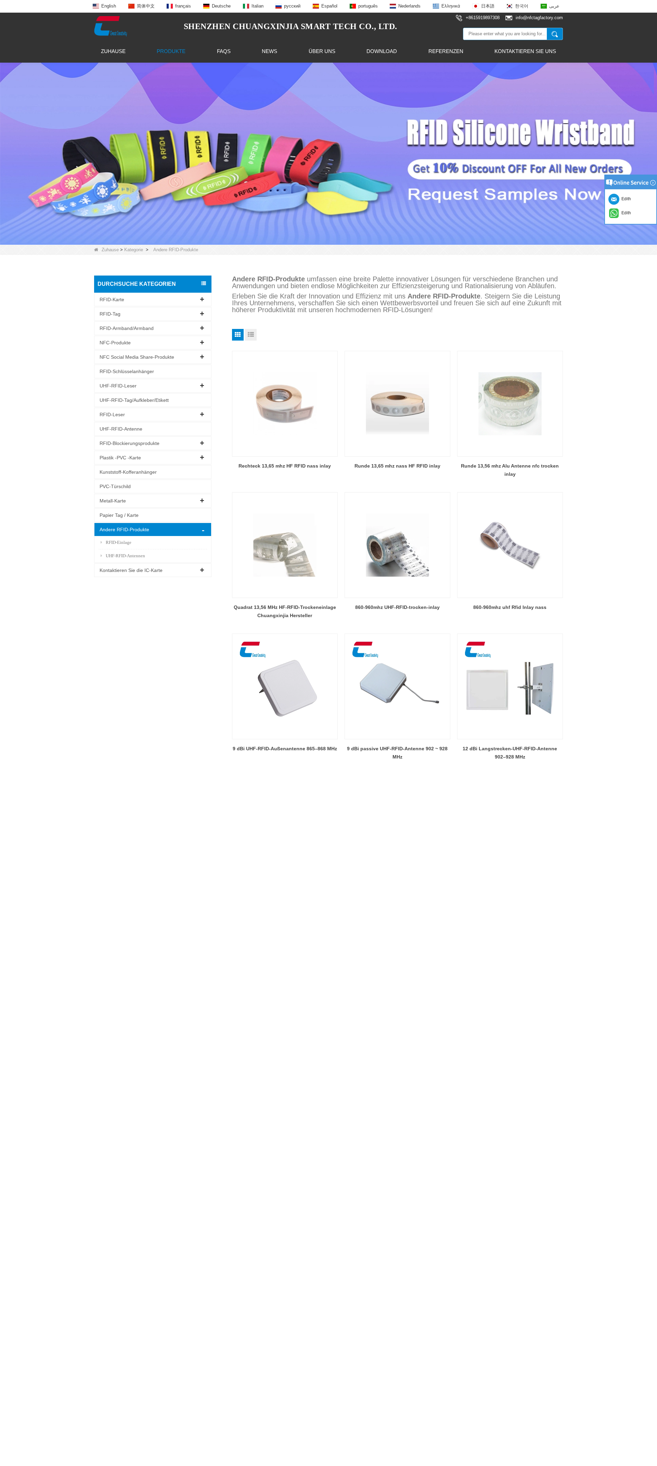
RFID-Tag (110, 313)
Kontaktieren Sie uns (525, 51)
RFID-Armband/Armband (127, 328)
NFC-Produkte (115, 342)
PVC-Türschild (115, 486)
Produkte (171, 51)
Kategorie (133, 249)
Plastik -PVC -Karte (120, 457)
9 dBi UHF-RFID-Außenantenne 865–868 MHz (285, 748)
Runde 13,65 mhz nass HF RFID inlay (397, 466)
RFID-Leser (112, 414)
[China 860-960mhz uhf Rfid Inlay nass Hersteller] (510, 545)
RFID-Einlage (118, 542)
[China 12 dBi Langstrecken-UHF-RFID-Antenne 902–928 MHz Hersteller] (510, 686)
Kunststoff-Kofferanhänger (128, 471)
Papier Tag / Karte (119, 515)
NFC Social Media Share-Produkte (137, 356)
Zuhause (113, 51)
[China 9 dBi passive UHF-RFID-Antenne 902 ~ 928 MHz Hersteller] (397, 686)
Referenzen (445, 51)
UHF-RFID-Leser (118, 385)
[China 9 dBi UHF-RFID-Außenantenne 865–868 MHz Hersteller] (284, 686)
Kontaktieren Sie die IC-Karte (131, 570)
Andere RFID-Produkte (124, 529)
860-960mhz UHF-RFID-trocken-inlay (397, 607)
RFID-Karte (112, 299)
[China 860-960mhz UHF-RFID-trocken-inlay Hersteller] (397, 545)
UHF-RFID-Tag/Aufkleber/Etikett (134, 400)
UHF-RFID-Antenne (121, 428)
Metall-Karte (113, 500)
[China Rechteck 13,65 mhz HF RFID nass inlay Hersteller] (284, 403)
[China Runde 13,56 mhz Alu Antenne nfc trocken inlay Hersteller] (510, 403)
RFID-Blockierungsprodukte (129, 443)
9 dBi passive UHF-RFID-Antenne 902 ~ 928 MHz (397, 753)
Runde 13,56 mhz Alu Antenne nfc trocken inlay (510, 470)
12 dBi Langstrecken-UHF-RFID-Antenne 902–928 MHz (510, 753)
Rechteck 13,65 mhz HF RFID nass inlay (285, 466)
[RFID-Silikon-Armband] (328, 153)
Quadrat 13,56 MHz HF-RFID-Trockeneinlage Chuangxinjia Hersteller (285, 611)
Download (381, 51)
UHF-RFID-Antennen (125, 555)
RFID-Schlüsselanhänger (127, 371)
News (269, 51)
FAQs (224, 51)
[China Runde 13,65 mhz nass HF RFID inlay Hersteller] (397, 403)
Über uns (322, 51)
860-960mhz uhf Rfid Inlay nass (509, 607)
